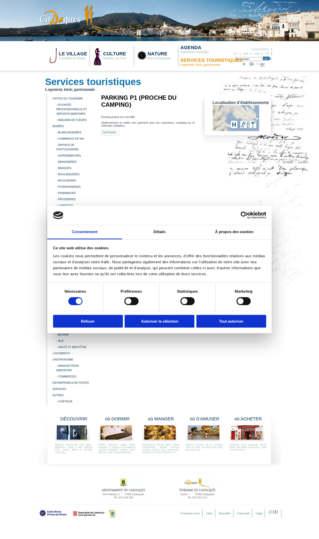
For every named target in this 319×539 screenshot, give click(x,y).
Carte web (243, 513)
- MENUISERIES (66, 161)
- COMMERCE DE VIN (70, 138)
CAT (235, 54)
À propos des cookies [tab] (234, 232)
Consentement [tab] (84, 232)
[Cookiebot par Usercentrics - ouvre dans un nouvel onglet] (244, 215)
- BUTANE (62, 334)
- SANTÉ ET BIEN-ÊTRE (71, 347)
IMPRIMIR (109, 132)
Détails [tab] (160, 232)
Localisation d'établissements (241, 102)
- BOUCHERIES (66, 180)
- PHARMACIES (66, 192)
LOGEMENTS (61, 353)
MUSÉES (58, 126)
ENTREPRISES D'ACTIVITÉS (71, 382)
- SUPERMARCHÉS (68, 155)
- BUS (60, 340)
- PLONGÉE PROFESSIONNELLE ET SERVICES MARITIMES (71, 109)
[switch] (131, 301)
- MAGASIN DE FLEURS (71, 119)
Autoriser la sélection (159, 321)
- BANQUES (63, 168)
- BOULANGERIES (68, 174)
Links (209, 513)
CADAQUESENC (260, 49)
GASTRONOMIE (63, 359)
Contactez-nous (190, 513)
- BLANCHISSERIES (68, 132)
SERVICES (59, 388)
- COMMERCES (66, 376)
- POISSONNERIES (68, 186)
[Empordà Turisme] (112, 514)
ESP (246, 54)
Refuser (88, 321)
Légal (259, 513)
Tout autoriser (231, 321)
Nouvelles (225, 513)
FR (267, 54)
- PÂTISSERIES (66, 199)
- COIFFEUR (64, 401)
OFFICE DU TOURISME (68, 98)
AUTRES (58, 395)
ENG (256, 54)
